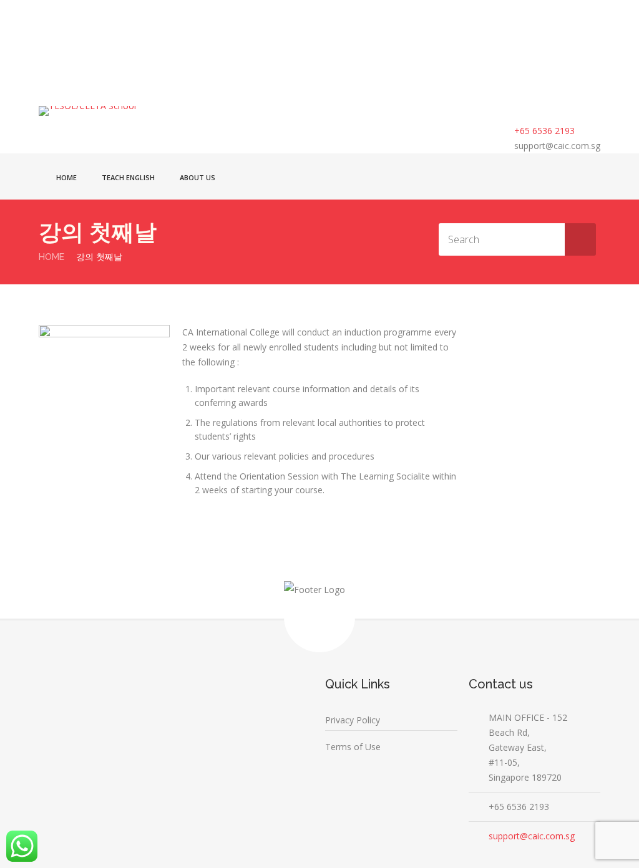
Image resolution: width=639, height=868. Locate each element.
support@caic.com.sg (557, 146)
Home (66, 177)
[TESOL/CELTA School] (123, 111)
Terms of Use (353, 747)
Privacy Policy (352, 720)
